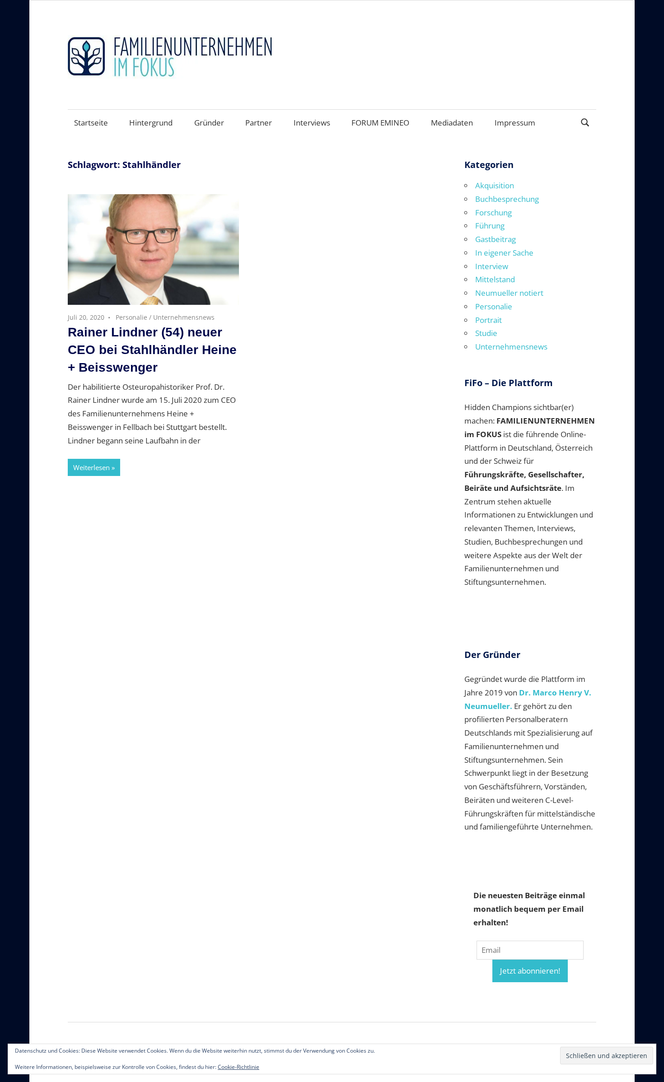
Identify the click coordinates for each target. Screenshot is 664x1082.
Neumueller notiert (509, 293)
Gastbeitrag (495, 239)
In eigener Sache (504, 252)
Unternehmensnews (184, 317)
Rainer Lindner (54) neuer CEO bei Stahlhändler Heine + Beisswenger (152, 349)
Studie (486, 333)
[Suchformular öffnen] (585, 122)
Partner (258, 122)
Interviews (312, 122)
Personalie (131, 317)
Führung (490, 225)
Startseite (91, 122)
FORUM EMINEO (380, 122)
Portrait (488, 320)
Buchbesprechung (507, 199)
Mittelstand (495, 279)
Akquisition (494, 185)
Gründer (209, 122)
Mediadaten (452, 122)
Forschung (493, 212)
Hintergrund (151, 122)
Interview (491, 266)
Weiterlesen (91, 467)
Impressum (515, 122)
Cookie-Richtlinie (238, 1067)
